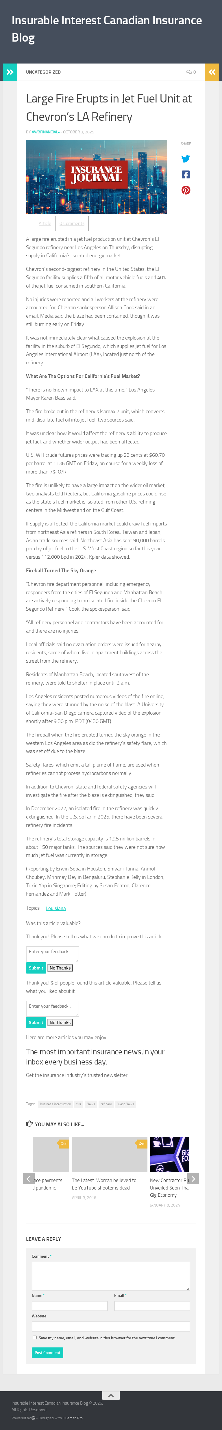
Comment (41, 1256)
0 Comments (72, 223)
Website (39, 1316)
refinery (106, 1104)
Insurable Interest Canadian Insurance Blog (107, 29)
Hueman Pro (73, 1418)
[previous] (29, 1178)
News (91, 1104)
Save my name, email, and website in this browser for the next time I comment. (107, 1338)
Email (120, 1295)
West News (125, 1104)
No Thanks (60, 968)
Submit (36, 968)
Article (45, 223)
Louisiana (56, 908)
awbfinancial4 (46, 132)
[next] (193, 1178)
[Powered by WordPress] (33, 1418)
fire (78, 1104)
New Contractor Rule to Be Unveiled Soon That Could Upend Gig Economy (184, 1187)
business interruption (55, 1104)
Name (38, 1295)
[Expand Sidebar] (10, 72)
